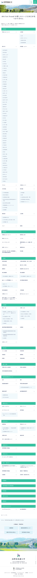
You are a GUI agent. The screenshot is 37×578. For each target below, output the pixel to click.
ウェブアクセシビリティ (6, 509)
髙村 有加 (5, 154)
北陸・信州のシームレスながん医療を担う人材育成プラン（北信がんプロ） (8, 298)
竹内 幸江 (5, 113)
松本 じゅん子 (5, 54)
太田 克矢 (5, 63)
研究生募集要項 (5, 290)
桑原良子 (4, 142)
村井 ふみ (5, 174)
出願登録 (21, 327)
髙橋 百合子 (5, 115)
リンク (3, 225)
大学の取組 (4, 188)
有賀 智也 (5, 156)
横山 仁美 (5, 147)
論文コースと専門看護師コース (7, 280)
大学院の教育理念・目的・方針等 (26, 261)
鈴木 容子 (5, 102)
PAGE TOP (35, 562)
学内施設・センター (23, 46)
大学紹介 (4, 29)
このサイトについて (7, 506)
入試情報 (4, 304)
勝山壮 (4, 72)
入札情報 (21, 213)
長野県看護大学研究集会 (25, 199)
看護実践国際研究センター (8, 376)
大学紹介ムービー (23, 185)
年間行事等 (22, 350)
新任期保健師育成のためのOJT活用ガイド (8, 466)
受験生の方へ (5, 403)
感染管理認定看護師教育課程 (7, 327)
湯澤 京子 (5, 93)
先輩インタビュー (5, 247)
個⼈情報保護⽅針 (13, 572)
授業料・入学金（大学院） (25, 316)
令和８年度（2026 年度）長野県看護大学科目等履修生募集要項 (9, 252)
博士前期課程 (4, 272)
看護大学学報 (23, 40)
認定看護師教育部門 (23, 391)
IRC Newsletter (6, 397)
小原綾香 (4, 122)
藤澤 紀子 (5, 106)
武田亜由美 (5, 149)
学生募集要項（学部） (7, 316)
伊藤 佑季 (5, 138)
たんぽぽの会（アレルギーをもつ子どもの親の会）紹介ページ (26, 466)
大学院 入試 (22, 307)
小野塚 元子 (5, 167)
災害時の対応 (4, 435)
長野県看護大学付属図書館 (8, 485)
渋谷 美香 (5, 95)
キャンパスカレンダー (6, 242)
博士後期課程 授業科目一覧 (26, 276)
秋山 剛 (4, 59)
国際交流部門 (4, 391)
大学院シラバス (5, 293)
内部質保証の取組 (6, 197)
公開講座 (4, 480)
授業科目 (3, 268)
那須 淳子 (5, 88)
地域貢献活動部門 (5, 383)
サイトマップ (31, 572)
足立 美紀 (5, 120)
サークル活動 (4, 350)
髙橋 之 (4, 181)
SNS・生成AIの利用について (7, 439)
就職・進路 (5, 364)
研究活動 (21, 188)
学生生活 (4, 347)
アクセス (3, 185)
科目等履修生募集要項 (24, 280)
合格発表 (4, 323)
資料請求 (4, 501)
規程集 (21, 225)
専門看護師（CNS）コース (8, 286)
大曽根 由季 (5, 158)
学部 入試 (4, 307)
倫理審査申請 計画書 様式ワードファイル (27, 429)
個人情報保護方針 (23, 509)
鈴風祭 (3, 358)
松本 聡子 (5, 140)
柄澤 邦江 (5, 163)
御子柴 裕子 (5, 165)
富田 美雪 (5, 176)
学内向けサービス (23, 424)
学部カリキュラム (5, 238)
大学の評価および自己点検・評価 (9, 219)
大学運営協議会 (6, 192)
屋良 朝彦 (5, 52)
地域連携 (4, 209)
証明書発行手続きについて (7, 431)
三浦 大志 (5, 68)
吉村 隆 (4, 61)
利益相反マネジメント (25, 201)
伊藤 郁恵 (5, 84)
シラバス (21, 238)
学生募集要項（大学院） (25, 311)
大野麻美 (4, 86)
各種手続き (4, 424)
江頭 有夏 (5, 129)
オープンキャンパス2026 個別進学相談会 (9, 414)
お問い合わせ (5, 496)
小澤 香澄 (5, 124)
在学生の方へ (5, 421)
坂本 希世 (5, 104)
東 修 (4, 151)
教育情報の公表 (6, 217)
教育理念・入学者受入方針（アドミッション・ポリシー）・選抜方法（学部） (9, 313)
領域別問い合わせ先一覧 (24, 268)
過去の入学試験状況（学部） (8, 318)
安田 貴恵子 (5, 50)
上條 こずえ (5, 90)
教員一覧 (3, 46)
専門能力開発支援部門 (24, 383)
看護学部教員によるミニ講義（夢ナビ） (26, 243)
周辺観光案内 (22, 358)
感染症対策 (22, 435)
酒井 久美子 (5, 172)
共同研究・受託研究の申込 (24, 474)
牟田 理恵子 (5, 131)
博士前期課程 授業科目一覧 (8, 276)
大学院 (4, 258)
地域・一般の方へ (6, 462)
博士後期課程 (22, 272)
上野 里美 (5, 79)
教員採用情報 (23, 42)
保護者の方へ (5, 445)
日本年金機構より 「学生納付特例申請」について (9, 429)
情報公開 (3, 213)
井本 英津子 (5, 97)
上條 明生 (5, 70)
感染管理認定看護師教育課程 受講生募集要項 (9, 332)
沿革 (22, 35)
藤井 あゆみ (5, 111)
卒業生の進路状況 (23, 367)
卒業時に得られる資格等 (6, 367)
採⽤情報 (26, 572)
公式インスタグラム (5, 406)
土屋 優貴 (5, 160)
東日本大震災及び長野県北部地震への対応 (9, 200)
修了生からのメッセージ (24, 293)
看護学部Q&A (22, 247)
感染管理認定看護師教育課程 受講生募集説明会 (9, 335)
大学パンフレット (23, 406)
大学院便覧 (22, 290)
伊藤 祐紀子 (5, 77)
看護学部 (4, 231)
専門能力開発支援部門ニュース (26, 387)
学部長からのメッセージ (6, 234)
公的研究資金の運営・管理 (25, 197)
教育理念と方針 (22, 234)
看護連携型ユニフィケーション (8, 205)
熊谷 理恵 (5, 133)
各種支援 (3, 354)
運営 (21, 379)
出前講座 (3, 474)
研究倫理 (22, 192)
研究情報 (4, 490)
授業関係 (21, 354)
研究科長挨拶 (4, 261)
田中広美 (4, 81)
